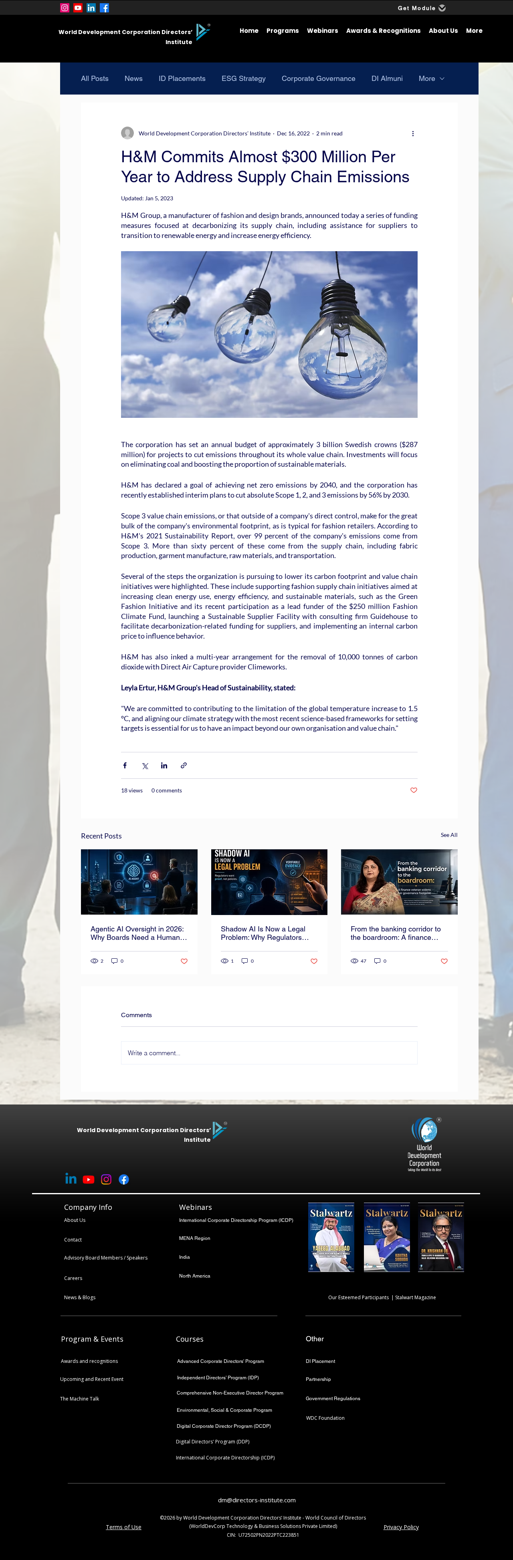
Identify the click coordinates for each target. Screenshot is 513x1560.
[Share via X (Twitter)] (144, 765)
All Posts (95, 78)
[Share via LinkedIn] (164, 765)
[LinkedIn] (91, 7)
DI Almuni (387, 78)
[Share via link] (184, 765)
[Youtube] (78, 7)
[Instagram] (64, 7)
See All (449, 834)
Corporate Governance (318, 78)
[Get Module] (442, 8)
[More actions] (413, 133)
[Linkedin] (71, 1179)
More (427, 78)
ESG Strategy (244, 78)
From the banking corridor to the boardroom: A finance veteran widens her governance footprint (396, 933)
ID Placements (182, 78)
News (134, 78)
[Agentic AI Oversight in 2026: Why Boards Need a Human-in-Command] (139, 882)
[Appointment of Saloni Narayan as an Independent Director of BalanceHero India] (399, 882)
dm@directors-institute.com (257, 1500)
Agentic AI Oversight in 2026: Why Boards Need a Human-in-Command (137, 933)
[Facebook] (104, 7)
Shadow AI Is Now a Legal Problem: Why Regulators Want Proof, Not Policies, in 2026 (264, 933)
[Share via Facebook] (125, 765)
